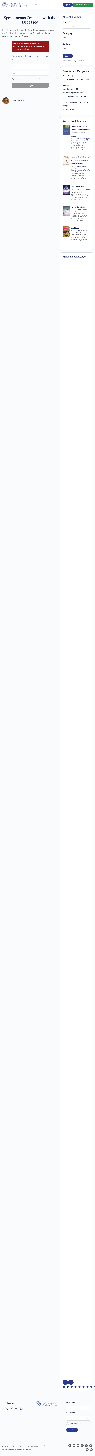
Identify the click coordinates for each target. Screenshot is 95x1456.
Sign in (67, 4)
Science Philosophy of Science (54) (75, 102)
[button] (64, 1387)
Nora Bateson (82, 230)
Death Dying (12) (69, 76)
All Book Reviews (72, 16)
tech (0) (65, 106)
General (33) (67, 85)
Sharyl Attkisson (83, 210)
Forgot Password (40, 79)
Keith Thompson (83, 189)
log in (20, 56)
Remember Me (19, 79)
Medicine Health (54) (70, 89)
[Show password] (46, 73)
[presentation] (65, 1382)
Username (70, 1402)
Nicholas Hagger (83, 138)
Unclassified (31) (69, 109)
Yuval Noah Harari (78, 167)
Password (70, 1413)
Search (67, 56)
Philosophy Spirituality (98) (73, 92)
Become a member (83, 4)
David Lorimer (17, 100)
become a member (33, 56)
